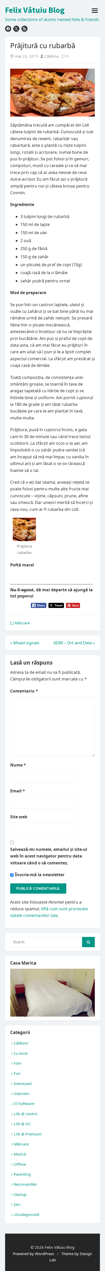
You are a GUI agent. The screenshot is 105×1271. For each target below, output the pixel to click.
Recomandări (25, 1184)
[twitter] (16, 29)
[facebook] (8, 29)
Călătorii (21, 1043)
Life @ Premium (28, 1133)
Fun (17, 1073)
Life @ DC (22, 1123)
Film (17, 1063)
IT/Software (24, 1103)
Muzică (20, 1153)
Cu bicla (21, 1053)
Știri (17, 1204)
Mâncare (22, 622)
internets (21, 1093)
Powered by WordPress (33, 1253)
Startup (20, 1194)
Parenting (22, 1174)
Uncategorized (26, 1214)
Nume (18, 765)
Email (17, 791)
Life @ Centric (26, 1113)
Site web (18, 817)
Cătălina (51, 56)
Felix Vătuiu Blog (34, 10)
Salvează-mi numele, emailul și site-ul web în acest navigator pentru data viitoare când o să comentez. (48, 856)
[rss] (24, 29)
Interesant (23, 1083)
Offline (20, 1164)
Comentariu (24, 691)
